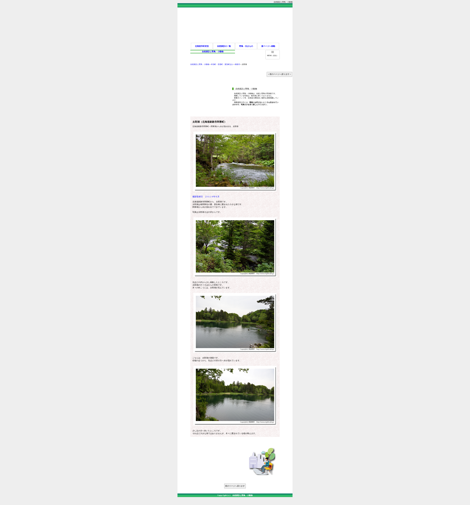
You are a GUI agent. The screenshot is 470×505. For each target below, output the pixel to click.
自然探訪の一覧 (224, 46)
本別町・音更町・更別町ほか (222, 64)
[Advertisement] (235, 25)
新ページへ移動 (268, 46)
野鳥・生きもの (246, 46)
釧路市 (237, 64)
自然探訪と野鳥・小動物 (199, 64)
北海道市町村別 (202, 46)
